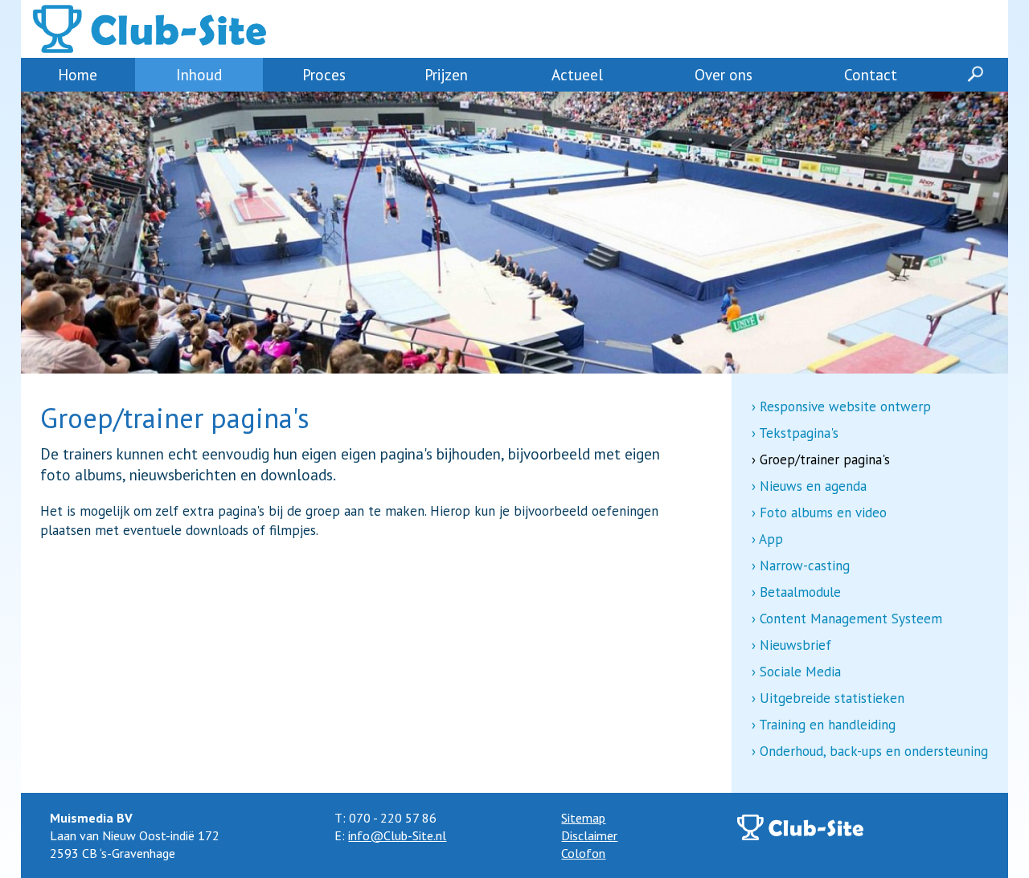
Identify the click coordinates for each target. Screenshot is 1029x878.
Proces (324, 74)
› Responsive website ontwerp (841, 406)
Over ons (723, 74)
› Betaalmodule (796, 592)
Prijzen (446, 74)
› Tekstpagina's (795, 433)
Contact (870, 74)
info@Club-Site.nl (397, 835)
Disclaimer (589, 835)
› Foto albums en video (819, 512)
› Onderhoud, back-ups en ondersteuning (870, 751)
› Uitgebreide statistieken (828, 698)
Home (77, 74)
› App (767, 539)
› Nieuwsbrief (791, 645)
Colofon (583, 853)
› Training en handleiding (824, 724)
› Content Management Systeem (847, 618)
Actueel (577, 74)
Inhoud (199, 74)
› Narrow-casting (801, 565)
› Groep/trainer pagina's (821, 459)
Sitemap (583, 818)
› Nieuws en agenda (809, 486)
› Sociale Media (796, 671)
